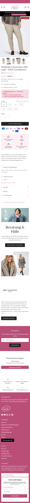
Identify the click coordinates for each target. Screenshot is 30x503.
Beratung (18, 1)
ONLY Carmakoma (9, 73)
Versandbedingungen (6, 432)
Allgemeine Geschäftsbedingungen (10, 424)
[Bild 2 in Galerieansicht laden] (15, 36)
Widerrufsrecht (5, 429)
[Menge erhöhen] (8, 117)
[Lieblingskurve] (15, 7)
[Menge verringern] (2, 117)
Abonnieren (15, 345)
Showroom (15, 401)
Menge (3, 113)
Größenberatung (5, 453)
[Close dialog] (27, 479)
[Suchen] (5, 7)
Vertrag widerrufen (8, 440)
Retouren (3, 434)
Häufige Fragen (5, 451)
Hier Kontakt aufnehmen (15, 245)
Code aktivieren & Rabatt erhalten (19, 14)
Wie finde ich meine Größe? (8, 182)
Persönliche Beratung (6, 456)
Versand (16, 79)
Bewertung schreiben (15, 367)
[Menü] (1, 7)
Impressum (4, 422)
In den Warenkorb (15, 123)
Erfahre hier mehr (9, 318)
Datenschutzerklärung (6, 427)
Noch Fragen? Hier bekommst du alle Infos (14, 202)
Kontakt (3, 437)
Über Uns (3, 448)
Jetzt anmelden (15, 495)
